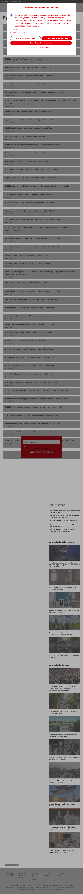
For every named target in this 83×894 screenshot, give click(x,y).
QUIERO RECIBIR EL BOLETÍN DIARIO (41, 452)
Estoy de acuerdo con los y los (42, 447)
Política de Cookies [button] (21, 30)
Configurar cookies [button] (41, 47)
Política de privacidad (41, 448)
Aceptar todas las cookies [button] (25, 38)
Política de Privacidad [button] (18, 33)
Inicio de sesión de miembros (41, 43)
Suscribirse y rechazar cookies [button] (56, 38)
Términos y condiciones (49, 447)
